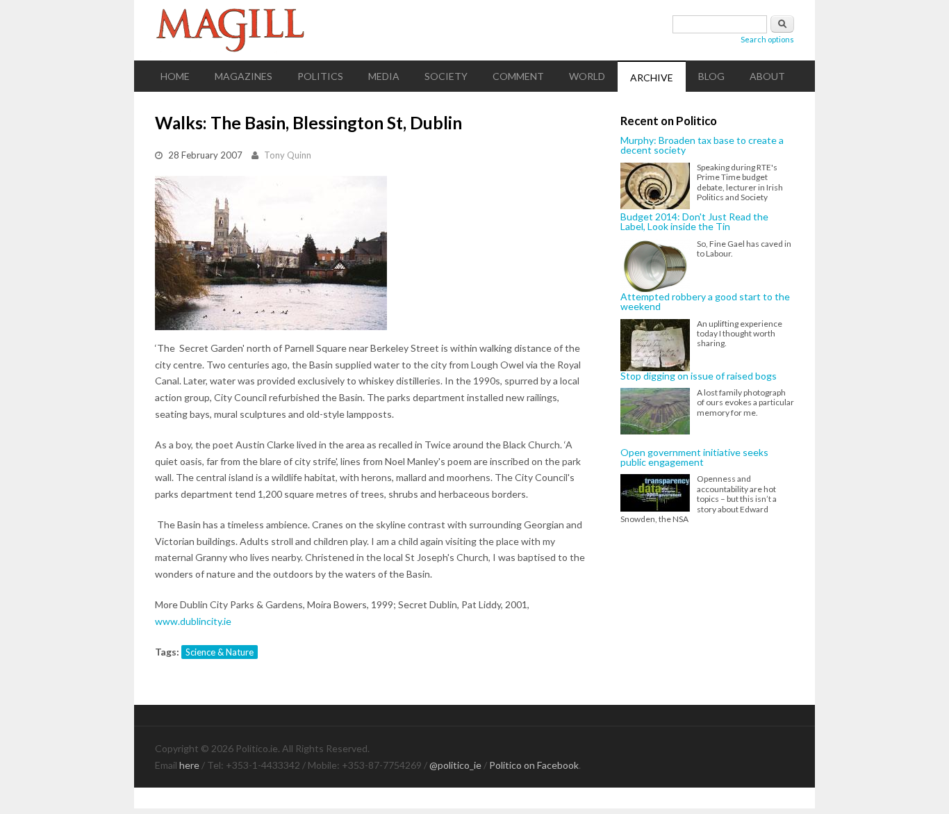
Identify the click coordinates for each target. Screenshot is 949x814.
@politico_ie (455, 765)
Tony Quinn (287, 155)
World (587, 76)
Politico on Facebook (534, 765)
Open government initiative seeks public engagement (694, 458)
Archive (651, 77)
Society (446, 76)
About (767, 76)
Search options (767, 39)
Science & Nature (219, 652)
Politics (320, 76)
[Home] (474, 30)
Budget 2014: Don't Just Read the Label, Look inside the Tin (694, 222)
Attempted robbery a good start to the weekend (705, 302)
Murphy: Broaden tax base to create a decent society (702, 146)
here (189, 765)
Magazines (243, 76)
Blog (711, 76)
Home (175, 76)
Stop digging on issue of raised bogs (698, 376)
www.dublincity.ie (193, 621)
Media (383, 76)
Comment (518, 76)
